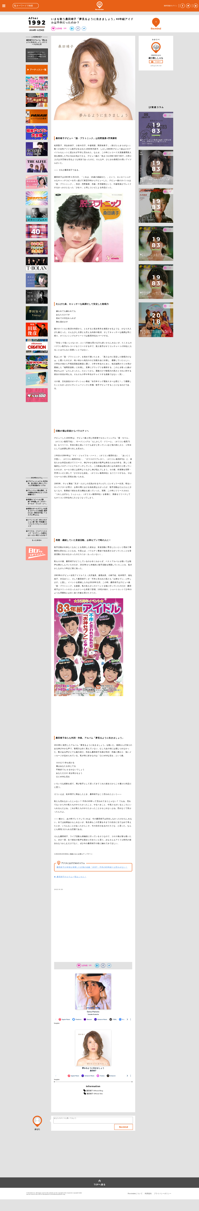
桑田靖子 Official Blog (94, 1091)
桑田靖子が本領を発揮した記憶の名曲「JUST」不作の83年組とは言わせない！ (92, 867)
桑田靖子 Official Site (95, 1094)
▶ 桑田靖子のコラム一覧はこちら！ (70, 877)
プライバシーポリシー (162, 1193)
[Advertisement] (37, 440)
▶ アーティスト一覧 (36, 69)
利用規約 (148, 1193)
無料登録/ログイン (170, 6)
